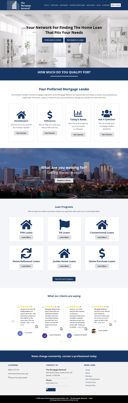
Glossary (88, 376)
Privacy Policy (90, 385)
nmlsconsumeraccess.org (18, 373)
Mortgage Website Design (58, 400)
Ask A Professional (92, 379)
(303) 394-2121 (52, 383)
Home (87, 370)
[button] (53, 40)
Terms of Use (90, 382)
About (87, 373)
